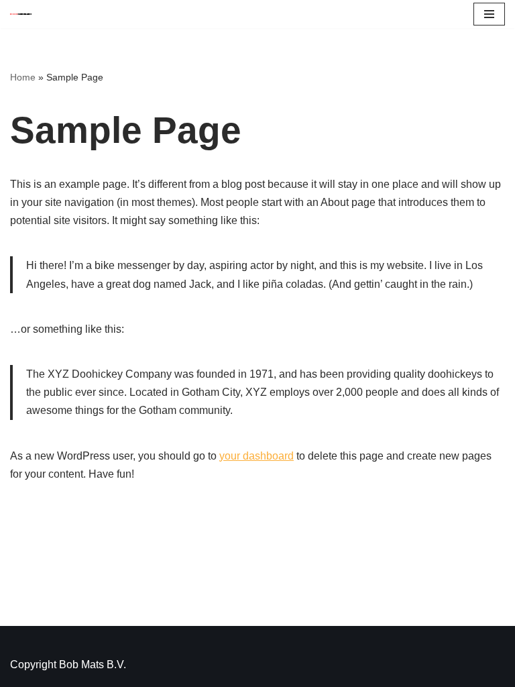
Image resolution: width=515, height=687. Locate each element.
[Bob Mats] (21, 14)
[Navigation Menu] (489, 14)
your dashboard (256, 456)
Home (23, 77)
